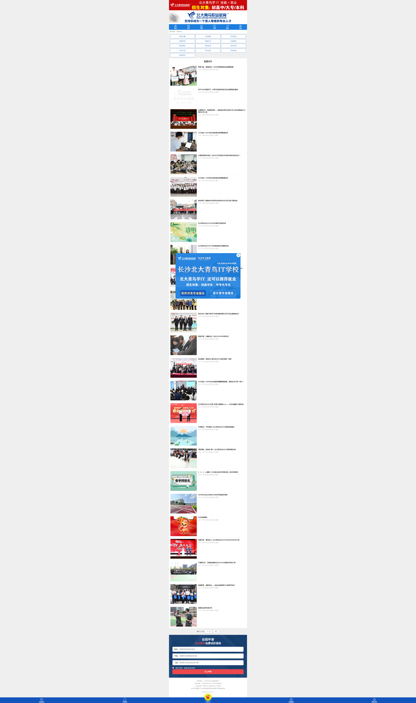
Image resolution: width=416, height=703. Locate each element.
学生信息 (208, 50)
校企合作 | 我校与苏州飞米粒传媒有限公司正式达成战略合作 (218, 314)
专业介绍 (182, 50)
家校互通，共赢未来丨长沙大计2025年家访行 (213, 336)
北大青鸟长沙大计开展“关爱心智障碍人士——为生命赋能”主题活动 (221, 404)
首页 (173, 31)
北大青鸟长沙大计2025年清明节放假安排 (212, 223)
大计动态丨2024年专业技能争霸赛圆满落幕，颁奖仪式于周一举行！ (221, 381)
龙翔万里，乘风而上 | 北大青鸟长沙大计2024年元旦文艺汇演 (218, 540)
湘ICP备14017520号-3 (208, 692)
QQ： (177, 663)
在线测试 (234, 41)
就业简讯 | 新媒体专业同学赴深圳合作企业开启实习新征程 (217, 200)
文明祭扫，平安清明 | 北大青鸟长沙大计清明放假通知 (216, 427)
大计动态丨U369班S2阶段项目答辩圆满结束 (213, 178)
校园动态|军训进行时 (205, 608)
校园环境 (182, 41)
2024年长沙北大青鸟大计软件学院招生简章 (212, 495)
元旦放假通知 (202, 517)
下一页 (208, 631)
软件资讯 (234, 46)
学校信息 (234, 50)
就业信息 (208, 46)
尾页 (216, 631)
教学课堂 (182, 46)
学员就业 (234, 36)
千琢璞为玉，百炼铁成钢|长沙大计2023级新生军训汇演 (216, 562)
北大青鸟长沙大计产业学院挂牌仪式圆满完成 (213, 246)
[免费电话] (208, 697)
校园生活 (208, 41)
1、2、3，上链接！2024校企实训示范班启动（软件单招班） (218, 472)
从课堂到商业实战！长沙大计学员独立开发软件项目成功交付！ (219, 155)
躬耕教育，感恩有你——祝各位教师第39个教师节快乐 (216, 585)
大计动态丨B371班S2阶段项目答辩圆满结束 (213, 133)
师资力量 (182, 36)
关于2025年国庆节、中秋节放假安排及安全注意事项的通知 (218, 89)
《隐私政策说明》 (189, 668)
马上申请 (208, 672)
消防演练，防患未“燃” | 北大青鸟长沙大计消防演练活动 (217, 449)
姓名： (177, 649)
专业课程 (208, 36)
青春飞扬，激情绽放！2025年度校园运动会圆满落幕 (215, 67)
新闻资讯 (182, 55)
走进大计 (179, 31)
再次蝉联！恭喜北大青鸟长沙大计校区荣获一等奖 (215, 359)
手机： (177, 656)
